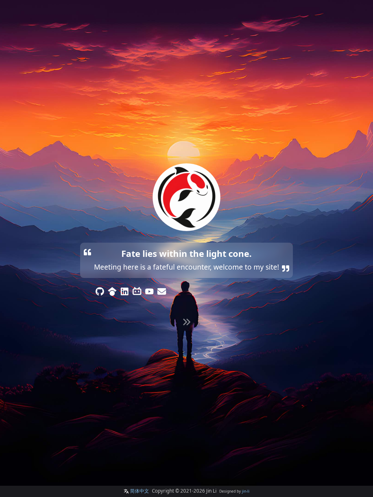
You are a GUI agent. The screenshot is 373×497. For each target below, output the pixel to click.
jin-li (246, 491)
